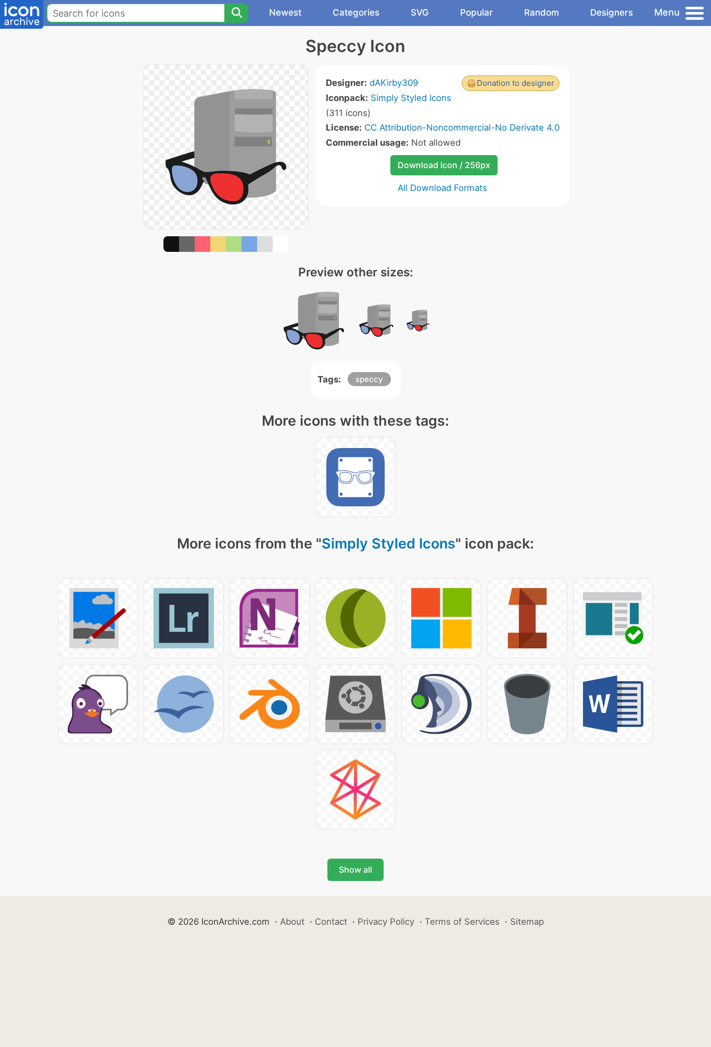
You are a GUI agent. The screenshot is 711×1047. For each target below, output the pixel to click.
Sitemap (527, 921)
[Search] (236, 13)
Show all (355, 869)
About (292, 921)
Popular (476, 12)
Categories (356, 12)
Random (541, 12)
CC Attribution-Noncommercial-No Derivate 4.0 (462, 127)
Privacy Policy (386, 921)
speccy (369, 379)
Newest (285, 12)
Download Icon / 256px (444, 165)
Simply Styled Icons (411, 98)
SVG (420, 12)
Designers (611, 12)
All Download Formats (442, 188)
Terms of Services (462, 921)
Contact (331, 921)
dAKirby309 (394, 83)
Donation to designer (515, 83)
